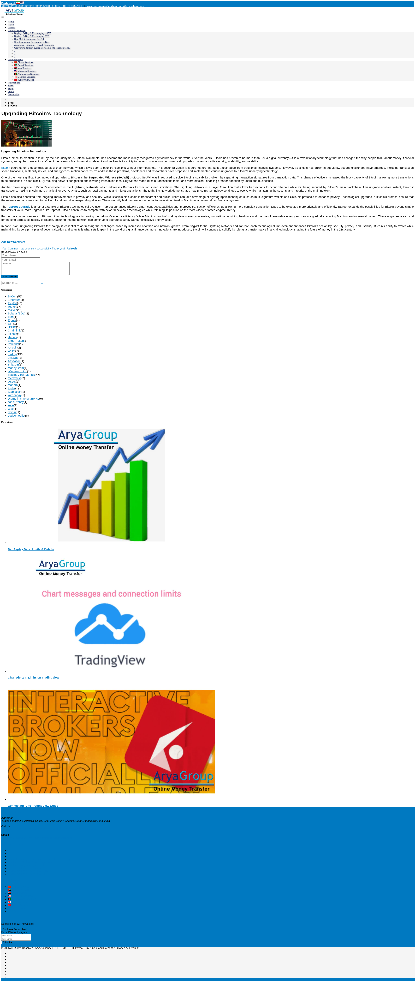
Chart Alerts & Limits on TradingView (33, 677)
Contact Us (13, 94)
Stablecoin (14, 391)
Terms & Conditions (19, 908)
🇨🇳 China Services (23, 62)
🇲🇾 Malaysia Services (25, 71)
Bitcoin (5, 167)
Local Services (15, 59)
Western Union (17, 371)
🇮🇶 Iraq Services (22, 68)
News (10, 85)
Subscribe (7, 942)
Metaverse (14, 378)
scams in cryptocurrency (23, 398)
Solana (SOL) (16, 313)
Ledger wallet (16, 415)
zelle (11, 405)
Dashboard (8, 3)
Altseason (14, 361)
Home (11, 21)
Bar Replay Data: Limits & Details (31, 549)
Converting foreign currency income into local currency (42, 48)
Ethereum (14, 299)
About (11, 91)
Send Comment (9, 276)
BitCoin (12, 296)
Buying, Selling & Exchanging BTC (31, 36)
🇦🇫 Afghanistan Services (26, 74)
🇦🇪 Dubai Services (23, 65)
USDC (12, 327)
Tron (11, 317)
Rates (11, 24)
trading (12, 354)
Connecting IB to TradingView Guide (33, 805)
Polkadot (13, 344)
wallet (11, 351)
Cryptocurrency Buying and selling (31, 42)
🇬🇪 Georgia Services (24, 77)
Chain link (14, 330)
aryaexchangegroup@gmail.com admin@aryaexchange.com (115, 6)
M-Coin (12, 310)
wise (11, 408)
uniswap (13, 357)
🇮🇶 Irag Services (17, 893)
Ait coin (12, 347)
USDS (12, 381)
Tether (12, 306)
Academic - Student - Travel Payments (34, 45)
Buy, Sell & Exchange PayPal (29, 39)
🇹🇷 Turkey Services (24, 79)
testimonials (14, 82)
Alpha (11, 388)
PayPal (12, 303)
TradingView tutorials (21, 374)
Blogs (10, 88)
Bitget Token (16, 340)
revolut (12, 412)
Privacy (12, 911)
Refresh (72, 248)
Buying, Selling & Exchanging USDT (32, 33)
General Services (16, 30)
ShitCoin (13, 364)
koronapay (14, 395)
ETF (10, 323)
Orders (11, 27)
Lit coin (12, 334)
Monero (13, 385)
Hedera (12, 337)
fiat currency (16, 402)
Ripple (12, 320)
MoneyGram (16, 368)
